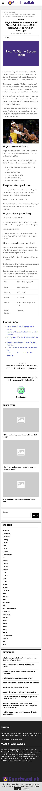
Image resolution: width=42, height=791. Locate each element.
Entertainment (7, 554)
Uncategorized (8, 635)
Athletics (6, 531)
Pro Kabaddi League (9, 608)
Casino (5, 549)
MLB (4, 593)
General (5, 575)
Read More (26, 789)
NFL (4, 605)
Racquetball (7, 611)
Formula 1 (6, 569)
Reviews (5, 617)
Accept (17, 789)
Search (5, 512)
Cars (4, 545)
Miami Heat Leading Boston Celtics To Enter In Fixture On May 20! (19, 468)
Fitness (5, 564)
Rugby (5, 620)
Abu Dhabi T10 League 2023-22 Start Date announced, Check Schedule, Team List (21, 367)
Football (5, 566)
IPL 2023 (6, 590)
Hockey (5, 584)
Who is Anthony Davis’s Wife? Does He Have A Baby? (19, 500)
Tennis (5, 632)
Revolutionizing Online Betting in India (15, 687)
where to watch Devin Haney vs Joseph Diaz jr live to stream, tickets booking (21, 379)
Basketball (21, 19)
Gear (4, 572)
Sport (5, 629)
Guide (5, 581)
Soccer (5, 626)
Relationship (7, 614)
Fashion (5, 560)
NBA (23, 74)
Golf (4, 578)
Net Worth (6, 602)
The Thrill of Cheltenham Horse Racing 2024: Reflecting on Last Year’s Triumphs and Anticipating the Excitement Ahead (20, 705)
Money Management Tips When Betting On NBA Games (21, 682)
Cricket (5, 552)
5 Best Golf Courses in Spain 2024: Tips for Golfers (19, 692)
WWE (4, 641)
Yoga (4, 644)
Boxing (5, 542)
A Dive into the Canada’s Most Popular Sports (17, 678)
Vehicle (5, 638)
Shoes (5, 623)
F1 (4, 557)
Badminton (6, 534)
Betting (5, 540)
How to (5, 587)
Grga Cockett (15, 33)
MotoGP (5, 596)
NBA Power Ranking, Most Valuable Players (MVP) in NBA (20, 436)
